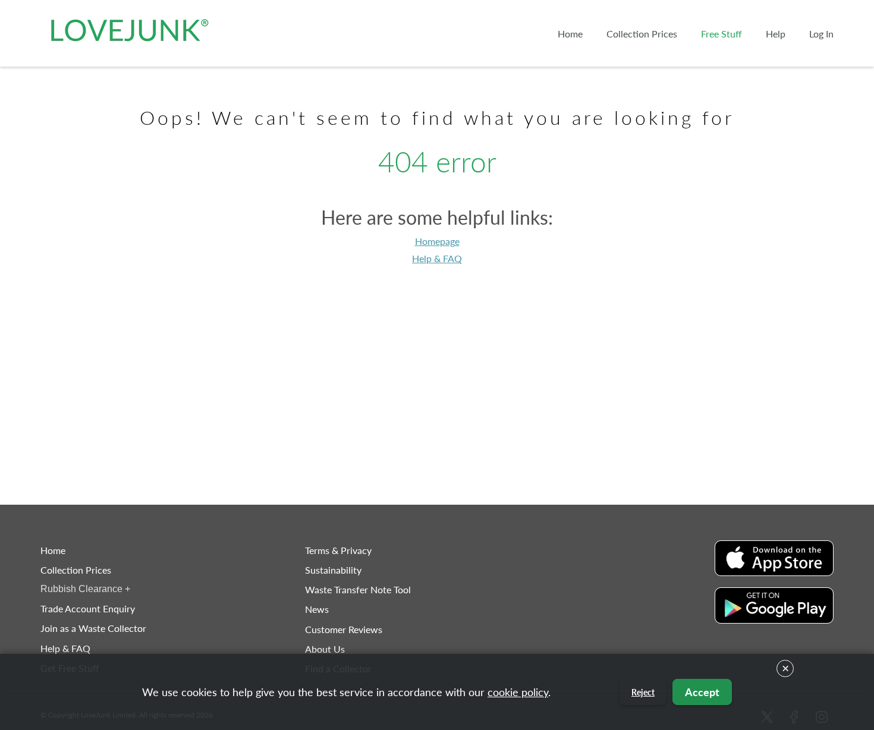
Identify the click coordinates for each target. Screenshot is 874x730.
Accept (702, 691)
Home (52, 550)
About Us (325, 649)
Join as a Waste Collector (93, 628)
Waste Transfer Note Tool (358, 589)
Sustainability (333, 569)
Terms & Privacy (338, 550)
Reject (643, 692)
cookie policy (518, 691)
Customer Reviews (343, 629)
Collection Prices (75, 569)
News (317, 609)
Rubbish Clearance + (85, 589)
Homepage (437, 241)
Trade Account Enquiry (87, 608)
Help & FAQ (437, 258)
